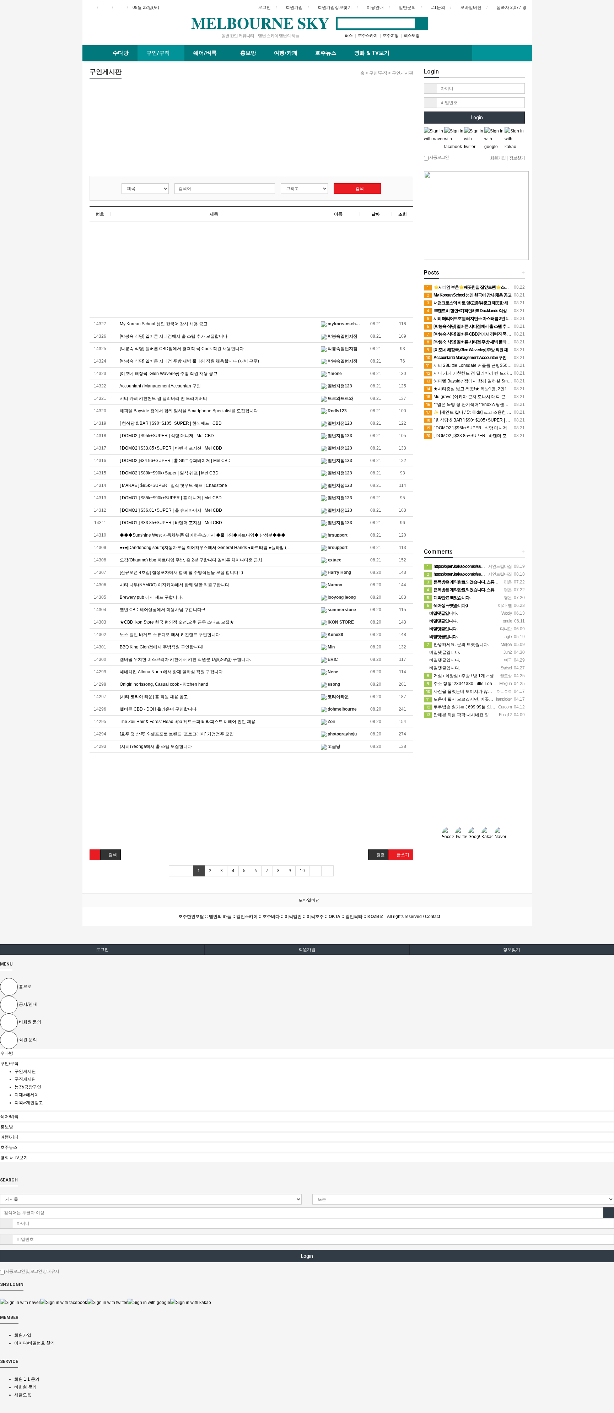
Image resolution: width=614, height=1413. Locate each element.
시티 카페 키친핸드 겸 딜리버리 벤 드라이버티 (163, 398)
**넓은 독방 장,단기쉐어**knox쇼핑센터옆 (469, 404)
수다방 (121, 53)
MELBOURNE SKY (260, 22)
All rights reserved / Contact (309, 916)
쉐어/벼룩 (205, 53)
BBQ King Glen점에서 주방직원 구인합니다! (161, 647)
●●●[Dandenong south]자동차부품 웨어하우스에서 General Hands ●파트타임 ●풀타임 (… (205, 547)
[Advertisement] (143, 129)
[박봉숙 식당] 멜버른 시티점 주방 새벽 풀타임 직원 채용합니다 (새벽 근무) (189, 361)
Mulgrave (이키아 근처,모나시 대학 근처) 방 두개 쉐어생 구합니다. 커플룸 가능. (504, 396)
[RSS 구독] (120, 7)
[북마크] (105, 7)
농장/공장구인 (28, 1087)
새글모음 (22, 1394)
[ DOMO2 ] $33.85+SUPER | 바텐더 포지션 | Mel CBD (170, 448)
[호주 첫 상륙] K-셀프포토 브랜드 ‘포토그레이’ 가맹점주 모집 (176, 734)
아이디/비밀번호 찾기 (34, 1343)
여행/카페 (285, 53)
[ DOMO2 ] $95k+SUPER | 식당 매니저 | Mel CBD (166, 435)
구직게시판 (25, 1079)
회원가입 (307, 949)
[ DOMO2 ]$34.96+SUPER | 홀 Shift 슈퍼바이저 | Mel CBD (175, 460)
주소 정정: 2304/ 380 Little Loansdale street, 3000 (478, 683)
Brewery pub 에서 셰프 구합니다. (151, 597)
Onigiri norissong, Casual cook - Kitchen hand (163, 684)
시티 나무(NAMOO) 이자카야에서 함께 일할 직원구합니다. (174, 584)
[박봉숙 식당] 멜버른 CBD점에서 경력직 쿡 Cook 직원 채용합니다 (181, 348)
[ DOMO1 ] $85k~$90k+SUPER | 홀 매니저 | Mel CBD (170, 497)
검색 (359, 188)
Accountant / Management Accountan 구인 (160, 386)
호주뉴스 (325, 53)
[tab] (307, 1053)
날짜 (375, 214)
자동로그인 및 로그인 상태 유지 (32, 1271)
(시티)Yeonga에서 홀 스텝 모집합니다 (155, 746)
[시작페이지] (90, 7)
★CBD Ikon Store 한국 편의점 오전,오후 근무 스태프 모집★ (176, 622)
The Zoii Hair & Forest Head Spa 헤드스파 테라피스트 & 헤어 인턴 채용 (187, 721)
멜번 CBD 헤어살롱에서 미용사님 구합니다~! (162, 609)
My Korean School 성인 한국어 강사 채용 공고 (163, 323)
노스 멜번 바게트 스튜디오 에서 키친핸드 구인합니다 (169, 634)
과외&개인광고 (29, 1102)
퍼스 (348, 35)
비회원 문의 (25, 1387)
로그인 (102, 949)
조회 (402, 214)
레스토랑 (411, 35)
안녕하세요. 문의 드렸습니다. (458, 644)
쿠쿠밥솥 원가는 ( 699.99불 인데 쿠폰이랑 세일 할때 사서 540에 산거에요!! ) (502, 707)
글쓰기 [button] (402, 854)
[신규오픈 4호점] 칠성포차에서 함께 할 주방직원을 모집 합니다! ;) (181, 572)
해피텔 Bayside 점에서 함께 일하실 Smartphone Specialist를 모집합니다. (189, 410)
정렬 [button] (380, 854)
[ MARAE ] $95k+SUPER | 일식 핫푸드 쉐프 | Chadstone (173, 485)
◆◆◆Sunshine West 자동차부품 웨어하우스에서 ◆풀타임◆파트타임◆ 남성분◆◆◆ (202, 535)
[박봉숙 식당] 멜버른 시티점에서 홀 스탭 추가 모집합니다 (173, 336)
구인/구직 (158, 53)
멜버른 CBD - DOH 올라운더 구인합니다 (157, 709)
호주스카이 (367, 35)
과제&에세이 (27, 1094)
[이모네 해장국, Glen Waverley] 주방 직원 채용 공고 (168, 373)
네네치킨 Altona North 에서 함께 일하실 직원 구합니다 (171, 671)
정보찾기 (511, 949)
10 (302, 870)
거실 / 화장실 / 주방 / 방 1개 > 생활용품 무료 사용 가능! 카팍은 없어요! (496, 675)
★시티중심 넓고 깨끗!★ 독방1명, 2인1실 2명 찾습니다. (482, 388)
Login (476, 117)
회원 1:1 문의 (26, 1379)
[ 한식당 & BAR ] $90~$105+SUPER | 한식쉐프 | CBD (170, 423)
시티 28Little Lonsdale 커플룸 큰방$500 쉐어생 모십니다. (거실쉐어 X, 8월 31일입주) (511, 365)
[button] (95, 854)
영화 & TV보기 (371, 53)
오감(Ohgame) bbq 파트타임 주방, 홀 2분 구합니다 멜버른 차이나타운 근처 (190, 560)
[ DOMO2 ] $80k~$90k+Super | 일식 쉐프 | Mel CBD (169, 473)
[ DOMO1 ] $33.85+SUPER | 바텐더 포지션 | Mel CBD (170, 522)
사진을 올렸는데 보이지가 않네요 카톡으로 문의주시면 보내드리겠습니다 (499, 691)
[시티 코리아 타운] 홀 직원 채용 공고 (153, 696)
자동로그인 (439, 157)
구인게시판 (26, 1071)
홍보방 (248, 53)
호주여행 (390, 35)
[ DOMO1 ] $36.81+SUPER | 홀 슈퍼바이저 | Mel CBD (170, 510)
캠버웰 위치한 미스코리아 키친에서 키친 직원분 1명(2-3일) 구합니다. (185, 659)
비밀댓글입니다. (444, 652)
